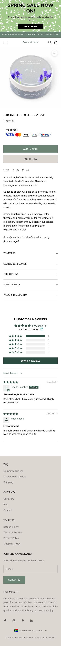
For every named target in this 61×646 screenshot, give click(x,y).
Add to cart (30, 148)
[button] (16, 336)
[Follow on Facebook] (5, 620)
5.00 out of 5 (39, 325)
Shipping (8, 482)
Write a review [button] (30, 361)
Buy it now (30, 159)
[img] (10, 382)
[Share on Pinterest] (22, 169)
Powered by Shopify (43, 638)
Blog (5, 504)
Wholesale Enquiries (14, 476)
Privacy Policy (11, 538)
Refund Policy (11, 526)
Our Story (8, 498)
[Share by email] (27, 169)
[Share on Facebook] (13, 169)
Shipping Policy (12, 543)
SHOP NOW (30, 26)
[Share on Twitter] (18, 169)
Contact (7, 510)
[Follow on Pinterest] (22, 620)
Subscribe (14, 579)
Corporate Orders (13, 470)
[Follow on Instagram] (14, 620)
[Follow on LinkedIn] (31, 620)
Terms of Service (12, 532)
